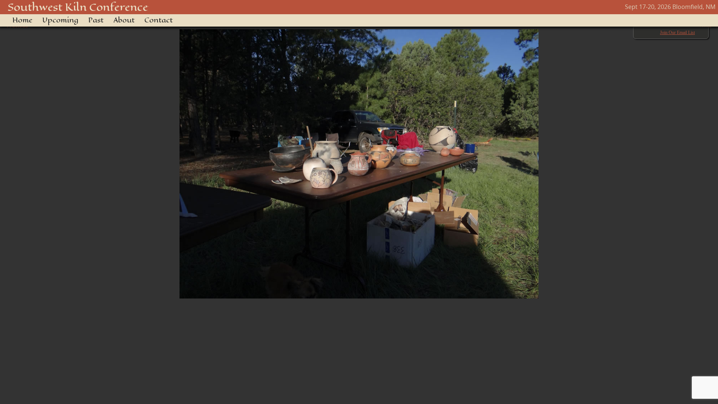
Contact (158, 20)
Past (96, 20)
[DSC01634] (359, 160)
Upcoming (60, 20)
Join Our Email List (677, 32)
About (124, 20)
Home (22, 20)
